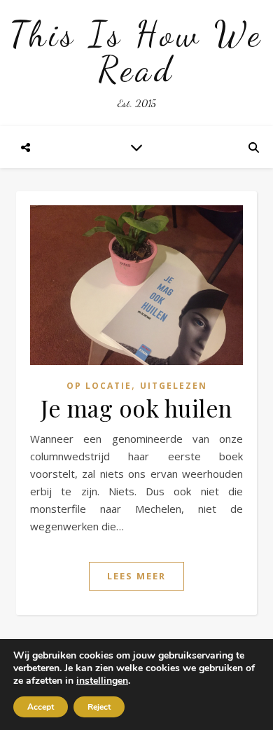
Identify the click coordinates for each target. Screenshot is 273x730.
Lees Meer (136, 576)
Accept (40, 706)
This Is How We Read (136, 52)
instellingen (102, 681)
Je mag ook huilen (136, 407)
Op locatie (99, 386)
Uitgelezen (173, 386)
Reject (99, 706)
